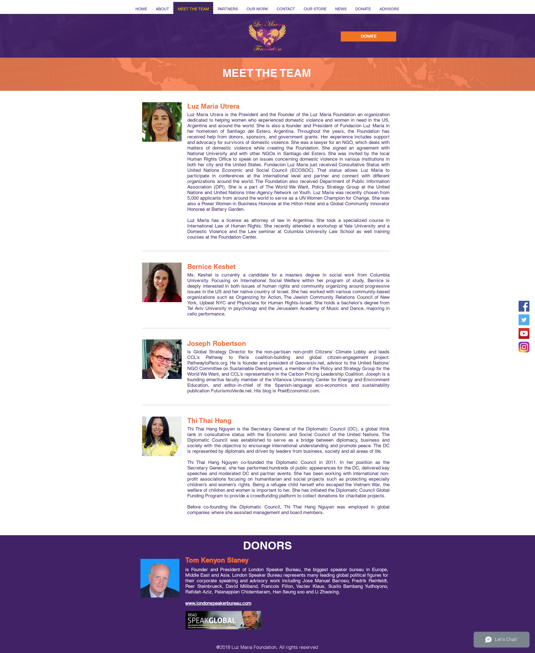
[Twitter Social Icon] (524, 319)
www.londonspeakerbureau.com (218, 603)
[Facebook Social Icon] (524, 306)
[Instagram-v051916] (524, 347)
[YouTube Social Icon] (524, 333)
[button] (368, 36)
